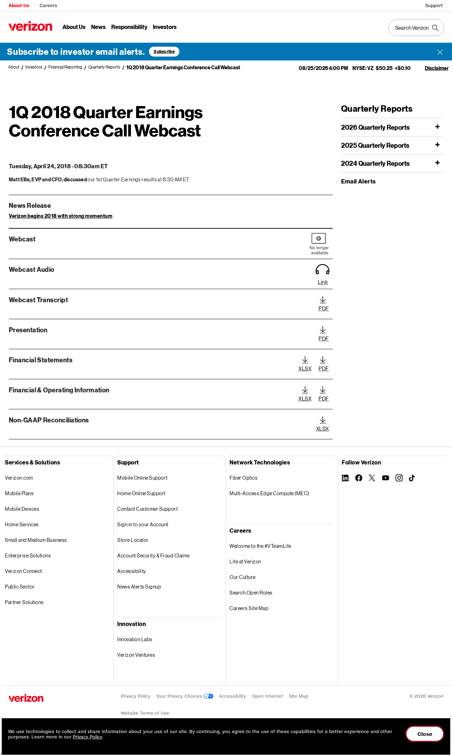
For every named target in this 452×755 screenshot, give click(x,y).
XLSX (304, 368)
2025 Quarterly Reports (375, 145)
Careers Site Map (249, 608)
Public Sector (20, 587)
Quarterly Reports (104, 67)
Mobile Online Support (142, 478)
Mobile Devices (22, 509)
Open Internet (267, 696)
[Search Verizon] (416, 27)
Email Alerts (358, 181)
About (13, 67)
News (98, 26)
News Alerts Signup (139, 587)
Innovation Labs (135, 639)
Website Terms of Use (145, 713)
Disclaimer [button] (436, 68)
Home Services (22, 524)
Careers (48, 5)
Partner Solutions (24, 602)
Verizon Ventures (136, 655)
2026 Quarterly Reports (375, 127)
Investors (165, 26)
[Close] (440, 51)
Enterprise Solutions (28, 555)
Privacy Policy (135, 696)
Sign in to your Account (142, 524)
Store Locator (133, 540)
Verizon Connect (23, 571)
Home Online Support (141, 493)
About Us (18, 5)
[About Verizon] (30, 26)
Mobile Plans (19, 493)
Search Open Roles (251, 593)
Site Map (298, 696)
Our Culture (243, 577)
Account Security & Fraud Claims (153, 555)
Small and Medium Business (36, 540)
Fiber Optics (243, 478)
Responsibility (129, 26)
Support (434, 5)
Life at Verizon (245, 561)
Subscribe (164, 51)
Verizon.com (19, 478)
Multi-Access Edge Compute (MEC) (269, 493)
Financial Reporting (65, 67)
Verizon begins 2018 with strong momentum (60, 216)
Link (323, 282)
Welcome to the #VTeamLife (260, 546)
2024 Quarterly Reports (375, 163)
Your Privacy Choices (179, 696)
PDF (324, 308)
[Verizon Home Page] (25, 697)
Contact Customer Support (147, 509)
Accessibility (131, 571)
